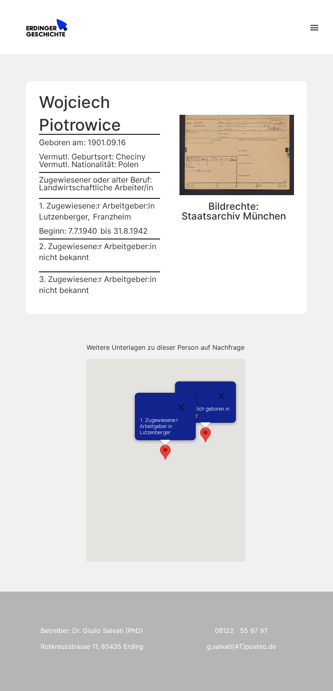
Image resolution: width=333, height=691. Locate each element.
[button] (314, 27)
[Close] (221, 396)
